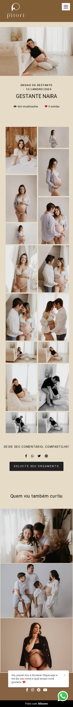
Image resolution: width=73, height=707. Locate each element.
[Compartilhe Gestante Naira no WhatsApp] (32, 456)
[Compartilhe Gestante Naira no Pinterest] (46, 456)
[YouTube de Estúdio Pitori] (45, 690)
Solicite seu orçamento (36, 466)
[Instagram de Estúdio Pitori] (32, 690)
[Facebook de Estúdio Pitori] (27, 690)
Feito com (36, 703)
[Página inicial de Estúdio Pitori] (15, 11)
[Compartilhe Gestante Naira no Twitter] (39, 456)
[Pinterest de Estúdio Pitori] (38, 690)
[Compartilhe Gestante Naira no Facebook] (26, 456)
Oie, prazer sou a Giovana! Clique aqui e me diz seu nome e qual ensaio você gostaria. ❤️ (34, 679)
